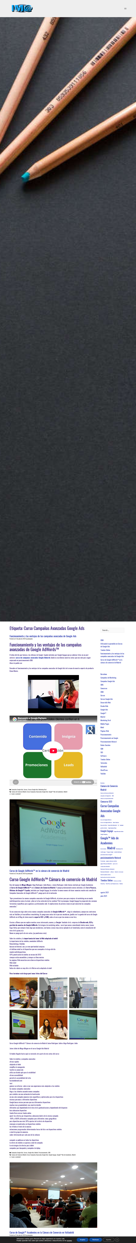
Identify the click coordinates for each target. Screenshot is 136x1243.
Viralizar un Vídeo (117, 881)
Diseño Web (104, 706)
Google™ (103, 713)
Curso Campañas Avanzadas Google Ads (37, 792)
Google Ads (31, 1153)
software (112, 872)
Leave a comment (16, 794)
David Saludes (116, 822)
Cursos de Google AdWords (106, 822)
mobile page (103, 852)
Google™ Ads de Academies (56, 792)
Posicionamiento (43, 1153)
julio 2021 (104, 896)
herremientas (103, 849)
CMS (102, 684)
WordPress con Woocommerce (112, 883)
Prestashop (103, 861)
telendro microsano (119, 872)
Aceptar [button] (82, 1240)
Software (103, 756)
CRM (102, 640)
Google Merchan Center (118, 831)
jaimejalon (30, 639)
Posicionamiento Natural (109, 741)
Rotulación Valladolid (105, 872)
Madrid (65, 792)
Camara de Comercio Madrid (19, 792)
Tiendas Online (105, 650)
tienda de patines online (105, 874)
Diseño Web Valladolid (112, 825)
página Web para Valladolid (106, 863)
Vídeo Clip (103, 883)
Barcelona (104, 674)
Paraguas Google (110, 852)
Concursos (104, 688)
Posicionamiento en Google (109, 738)
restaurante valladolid (105, 866)
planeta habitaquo (118, 852)
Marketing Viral (42, 790)
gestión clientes (104, 828)
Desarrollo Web (105, 702)
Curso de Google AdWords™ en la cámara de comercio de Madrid (39, 871)
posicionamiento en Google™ (106, 854)
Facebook (121, 825)
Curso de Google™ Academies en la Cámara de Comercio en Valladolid (42, 1232)
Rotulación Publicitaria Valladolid (107, 869)
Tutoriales (104, 763)
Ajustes (108, 1240)
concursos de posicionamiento (107, 798)
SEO (102, 752)
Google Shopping (104, 834)
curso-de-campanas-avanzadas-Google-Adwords (33, 657)
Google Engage (52, 1155)
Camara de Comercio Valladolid (107, 793)
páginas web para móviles (111, 861)
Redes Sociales (105, 745)
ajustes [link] (69, 1241)
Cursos (25, 790)
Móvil (102, 727)
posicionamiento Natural (111, 857)
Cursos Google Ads (33, 790)
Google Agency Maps (112, 828)
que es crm (115, 863)
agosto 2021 (105, 892)
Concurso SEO (106, 801)
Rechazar (95, 1240)
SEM (49, 1153)
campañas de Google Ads (106, 796)
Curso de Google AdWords (106, 820)
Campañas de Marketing (108, 677)
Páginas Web (105, 731)
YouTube (103, 773)
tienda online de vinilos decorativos (108, 877)
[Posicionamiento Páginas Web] (22, 8)
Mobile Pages (105, 724)
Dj (118, 825)
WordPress (104, 770)
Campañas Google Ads (17, 790)
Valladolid (104, 766)
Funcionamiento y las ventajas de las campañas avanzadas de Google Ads (43, 636)
